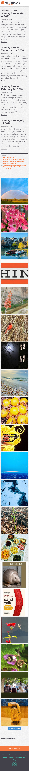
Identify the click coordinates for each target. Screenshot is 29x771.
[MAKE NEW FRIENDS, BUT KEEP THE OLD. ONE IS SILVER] (14, 355)
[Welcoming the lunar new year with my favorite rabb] (14, 712)
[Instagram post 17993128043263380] (14, 575)
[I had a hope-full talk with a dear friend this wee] (14, 520)
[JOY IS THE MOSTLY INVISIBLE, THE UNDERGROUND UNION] (14, 246)
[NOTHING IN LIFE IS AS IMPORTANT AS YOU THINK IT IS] (14, 273)
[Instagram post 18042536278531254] (14, 602)
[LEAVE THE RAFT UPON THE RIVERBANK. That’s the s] (14, 300)
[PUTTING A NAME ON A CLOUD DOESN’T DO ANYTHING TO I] (14, 465)
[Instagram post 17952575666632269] (14, 438)
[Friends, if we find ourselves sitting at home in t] (14, 191)
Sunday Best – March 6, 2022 (14, 15)
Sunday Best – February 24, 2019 (12, 88)
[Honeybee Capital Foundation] (11, 4)
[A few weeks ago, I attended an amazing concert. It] (14, 328)
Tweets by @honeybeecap (8, 738)
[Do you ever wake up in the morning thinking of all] (14, 630)
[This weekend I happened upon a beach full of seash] (14, 383)
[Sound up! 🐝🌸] (14, 657)
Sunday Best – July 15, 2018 (12, 122)
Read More (4, 42)
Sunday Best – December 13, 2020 (12, 49)
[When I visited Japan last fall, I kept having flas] (14, 410)
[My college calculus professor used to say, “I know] (14, 493)
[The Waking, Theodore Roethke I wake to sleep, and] (14, 218)
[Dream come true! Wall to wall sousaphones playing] (14, 685)
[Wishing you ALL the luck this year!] (14, 547)
